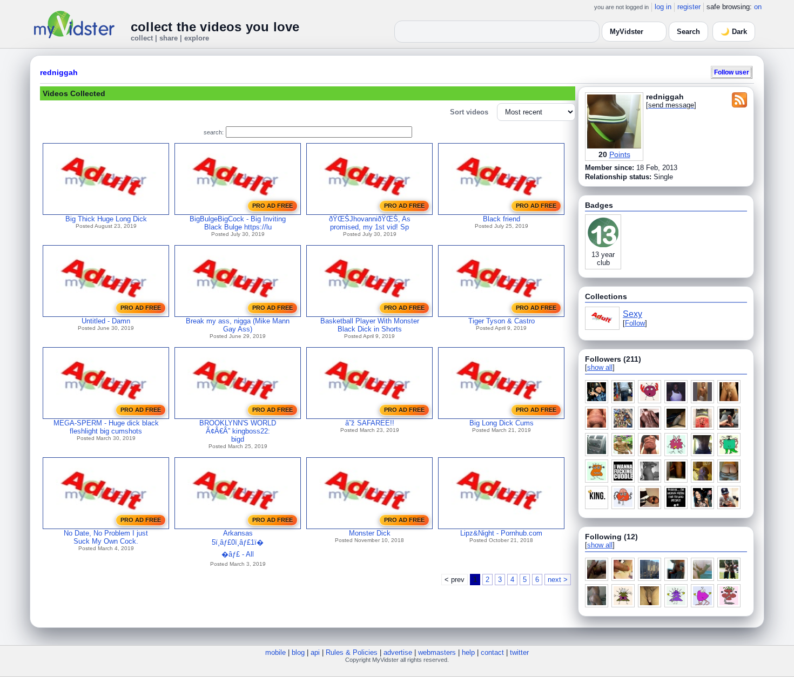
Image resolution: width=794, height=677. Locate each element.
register (689, 7)
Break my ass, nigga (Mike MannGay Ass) (238, 325)
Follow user (731, 72)
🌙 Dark (734, 32)
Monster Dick (370, 533)
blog (298, 652)
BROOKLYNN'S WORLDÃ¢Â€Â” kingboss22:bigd (237, 431)
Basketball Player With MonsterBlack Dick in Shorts (369, 325)
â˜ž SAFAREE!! (369, 423)
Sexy (632, 314)
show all (600, 367)
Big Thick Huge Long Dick (106, 219)
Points (619, 154)
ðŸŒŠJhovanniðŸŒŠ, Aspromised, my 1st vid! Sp (370, 223)
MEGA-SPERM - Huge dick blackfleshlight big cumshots (106, 427)
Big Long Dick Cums (501, 423)
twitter (519, 652)
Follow (635, 323)
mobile (275, 652)
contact (492, 652)
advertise (397, 652)
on (758, 7)
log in (663, 7)
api (315, 652)
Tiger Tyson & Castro (501, 321)
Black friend (501, 219)
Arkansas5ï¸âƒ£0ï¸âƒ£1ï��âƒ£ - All (238, 543)
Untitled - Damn (106, 321)
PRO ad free (272, 205)
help (468, 652)
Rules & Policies (352, 652)
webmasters (437, 652)
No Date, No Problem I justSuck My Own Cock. (106, 537)
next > (558, 580)
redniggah (59, 72)
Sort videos (469, 112)
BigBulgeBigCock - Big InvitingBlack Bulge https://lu (238, 223)
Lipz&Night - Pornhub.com (501, 533)
